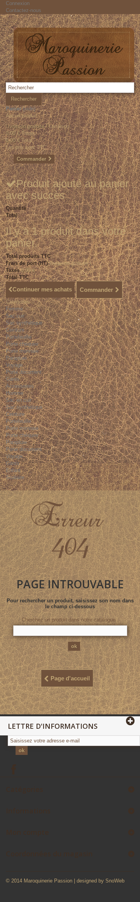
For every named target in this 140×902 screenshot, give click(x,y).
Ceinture (15, 330)
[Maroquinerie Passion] (74, 55)
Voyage (14, 365)
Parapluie (16, 358)
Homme (14, 393)
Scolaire (15, 477)
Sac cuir (15, 316)
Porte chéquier (22, 344)
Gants (12, 379)
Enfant (13, 470)
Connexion (18, 3)
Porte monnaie (22, 351)
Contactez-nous (23, 10)
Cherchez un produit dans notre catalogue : (70, 620)
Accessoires (20, 386)
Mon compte (27, 832)
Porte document (24, 372)
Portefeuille (18, 337)
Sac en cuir (19, 400)
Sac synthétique (24, 323)
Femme (14, 309)
